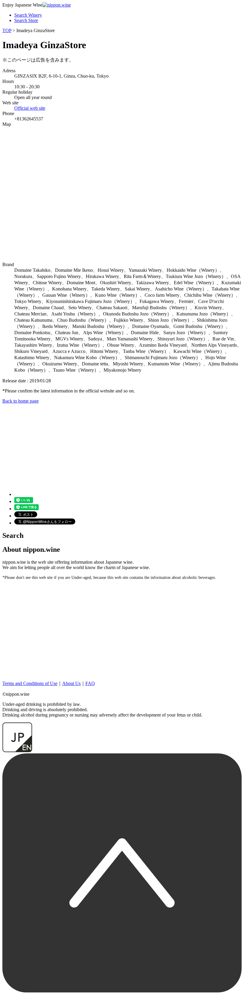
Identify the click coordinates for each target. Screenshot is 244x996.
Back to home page (20, 400)
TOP (6, 30)
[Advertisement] (122, 445)
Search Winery (28, 15)
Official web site (29, 108)
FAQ (90, 683)
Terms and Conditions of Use (29, 683)
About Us (71, 683)
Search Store (26, 20)
